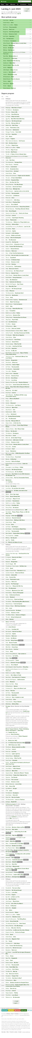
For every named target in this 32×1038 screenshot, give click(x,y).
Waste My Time (12, 286)
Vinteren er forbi (13, 34)
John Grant (8, 509)
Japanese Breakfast (10, 610)
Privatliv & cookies (13, 1032)
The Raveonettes (10, 293)
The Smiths (8, 228)
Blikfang (5, 50)
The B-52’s (8, 995)
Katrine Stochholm (10, 853)
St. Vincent (8, 449)
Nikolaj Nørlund (9, 490)
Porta (16, 684)
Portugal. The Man (10, 132)
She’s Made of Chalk (16, 675)
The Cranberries (9, 535)
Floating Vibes (16, 202)
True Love (5, 53)
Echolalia (15, 760)
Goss (7, 577)
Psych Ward (15, 319)
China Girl (15, 795)
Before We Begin (16, 461)
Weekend (10, 67)
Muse (7, 595)
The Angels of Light (20, 837)
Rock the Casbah (16, 328)
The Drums (8, 747)
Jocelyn (14, 446)
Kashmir (8, 248)
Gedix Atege (8, 866)
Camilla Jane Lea (12, 732)
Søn (7, 899)
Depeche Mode (9, 244)
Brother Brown (9, 463)
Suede (7, 960)
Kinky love (14, 362)
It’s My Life (14, 350)
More (12, 76)
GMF (26, 509)
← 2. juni (27, 9)
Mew (7, 211)
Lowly (7, 160)
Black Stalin (8, 835)
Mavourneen (9, 129)
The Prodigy (8, 308)
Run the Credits (16, 797)
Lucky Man (14, 892)
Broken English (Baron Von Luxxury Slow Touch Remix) (17, 985)
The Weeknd (20, 226)
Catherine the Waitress (15, 282)
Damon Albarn (19, 330)
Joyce (7, 310)
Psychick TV (8, 837)
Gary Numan (9, 409)
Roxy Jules (8, 446)
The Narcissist (10, 38)
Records (12, 690)
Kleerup (7, 606)
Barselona (5, 29)
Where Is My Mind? (14, 398)
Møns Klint (12, 63)
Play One (14, 835)
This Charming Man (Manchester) (20, 601)
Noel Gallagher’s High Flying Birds (14, 667)
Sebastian (8, 857)
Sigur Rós (8, 958)
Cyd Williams (9, 788)
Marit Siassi (8, 862)
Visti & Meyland (9, 395)
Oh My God (11, 47)
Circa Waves (9, 768)
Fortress (16, 872)
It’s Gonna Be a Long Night (16, 843)
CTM (7, 790)
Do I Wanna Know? (19, 271)
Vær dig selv (11, 50)
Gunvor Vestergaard (11, 730)
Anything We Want (17, 346)
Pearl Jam (8, 197)
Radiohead (8, 341)
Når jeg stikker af (13, 56)
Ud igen (15, 788)
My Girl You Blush (17, 631)
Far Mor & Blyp (9, 850)
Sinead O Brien (9, 171)
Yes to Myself (12, 72)
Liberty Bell (14, 575)
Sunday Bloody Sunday (14, 416)
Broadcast (8, 461)
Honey (11, 956)
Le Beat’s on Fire (15, 897)
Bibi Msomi (8, 876)
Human (13, 324)
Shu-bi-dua (8, 829)
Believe (18, 848)
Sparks (11, 83)
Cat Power (8, 526)
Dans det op (13, 988)
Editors (7, 982)
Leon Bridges (15, 467)
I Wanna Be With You (17, 586)
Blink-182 (8, 437)
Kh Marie (5, 34)
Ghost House (14, 640)
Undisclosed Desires (14, 595)
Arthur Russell (6, 43)
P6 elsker (8, 706)
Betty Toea (8, 864)
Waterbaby (8, 224)
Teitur (7, 282)
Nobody (12, 619)
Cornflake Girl (15, 505)
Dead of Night (15, 364)
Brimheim (8, 180)
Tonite (17, 660)
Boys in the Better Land (20, 688)
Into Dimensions (13, 321)
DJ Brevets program (11, 804)
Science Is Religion (21, 615)
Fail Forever (22, 141)
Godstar (8, 839)
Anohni (7, 921)
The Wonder (14, 777)
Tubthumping (17, 266)
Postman (14, 371)
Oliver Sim (8, 797)
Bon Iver (8, 486)
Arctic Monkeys (9, 271)
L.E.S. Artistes (15, 233)
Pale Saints (8, 362)
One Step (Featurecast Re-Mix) (22, 333)
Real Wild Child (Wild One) (17, 118)
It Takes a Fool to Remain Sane (18, 154)
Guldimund (5, 63)
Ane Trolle (8, 264)
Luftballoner (16, 195)
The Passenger (15, 584)
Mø (6, 453)
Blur (4, 38)
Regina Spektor (9, 993)
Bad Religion (15, 526)
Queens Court (14, 273)
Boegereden (12, 45)
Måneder (12, 4)
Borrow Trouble (13, 642)
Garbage (8, 801)
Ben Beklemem (13, 279)
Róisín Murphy (6, 88)
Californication (21, 679)
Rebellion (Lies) (16, 916)
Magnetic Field (15, 939)
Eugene (14, 894)
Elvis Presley (9, 353)
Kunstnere (23, 4)
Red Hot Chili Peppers (11, 284)
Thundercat (8, 566)
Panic (13, 228)
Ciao (10, 658)
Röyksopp (8, 107)
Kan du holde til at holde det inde (20, 255)
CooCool (13, 88)
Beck (12, 25)
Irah (7, 321)
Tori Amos (8, 505)
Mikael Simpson (9, 191)
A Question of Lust (19, 244)
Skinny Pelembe (9, 184)
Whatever (12, 290)
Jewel (10, 790)
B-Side (21, 467)
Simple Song (15, 145)
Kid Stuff (16, 171)
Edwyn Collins (9, 423)
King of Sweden (18, 701)
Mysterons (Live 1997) (17, 590)
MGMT (7, 306)
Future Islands (9, 701)
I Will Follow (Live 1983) (14, 745)
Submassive (16, 129)
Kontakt (20, 1032)
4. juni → (27, 11)
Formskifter (12, 310)
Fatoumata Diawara (10, 330)
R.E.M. (4, 86)
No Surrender (16, 997)
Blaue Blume (9, 435)
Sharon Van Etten (10, 684)
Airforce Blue (15, 224)
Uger (7, 4)
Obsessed (13, 403)
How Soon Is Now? (17, 978)
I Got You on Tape (10, 356)
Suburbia (15, 373)
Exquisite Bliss (15, 180)
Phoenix (7, 166)
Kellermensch (9, 412)
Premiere (8, 492)
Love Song (14, 380)
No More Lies (23, 566)
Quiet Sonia (6, 83)
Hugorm (7, 138)
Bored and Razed (18, 599)
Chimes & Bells (9, 477)
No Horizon (16, 507)
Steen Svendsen (15, 734)
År (17, 4)
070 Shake (22, 52)
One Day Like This (14, 182)
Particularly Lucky (12, 74)
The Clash (8, 328)
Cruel (13, 449)
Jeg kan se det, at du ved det (21, 191)
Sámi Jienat (8, 859)
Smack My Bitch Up (17, 308)
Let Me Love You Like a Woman (21, 930)
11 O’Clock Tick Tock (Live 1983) (16, 742)
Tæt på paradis (13, 27)
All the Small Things (16, 437)
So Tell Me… (16, 656)
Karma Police (15, 341)
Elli (15, 564)
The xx (7, 257)
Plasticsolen (13, 220)
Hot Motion (14, 638)
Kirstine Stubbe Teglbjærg (12, 299)
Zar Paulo (5, 27)
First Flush (5, 20)
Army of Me (12, 786)
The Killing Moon (21, 919)
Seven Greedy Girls (15, 496)
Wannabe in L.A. (21, 570)
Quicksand (13, 414)
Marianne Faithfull (10, 984)
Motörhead (8, 845)
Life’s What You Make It (17, 903)
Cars (14, 409)
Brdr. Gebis (15, 829)
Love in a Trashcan (20, 799)
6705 (14, 412)
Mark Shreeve (9, 874)
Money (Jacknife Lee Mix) (18, 747)
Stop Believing (15, 114)
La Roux (8, 414)
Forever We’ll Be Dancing (13, 60)
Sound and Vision (17, 186)
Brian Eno (12, 841)
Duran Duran (9, 384)
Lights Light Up (16, 753)
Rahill (4, 25)
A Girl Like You (17, 423)
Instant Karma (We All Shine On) (21, 384)
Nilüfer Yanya (9, 189)
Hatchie (7, 403)
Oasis (7, 290)
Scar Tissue (20, 284)
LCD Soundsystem (10, 660)
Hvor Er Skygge (9, 564)
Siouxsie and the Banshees (12, 206)
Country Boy (12, 577)
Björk (7, 143)
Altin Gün (8, 378)
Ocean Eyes (15, 647)
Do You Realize (19, 471)
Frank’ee (19, 463)
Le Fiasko (8, 116)
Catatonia (8, 235)
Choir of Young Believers (11, 653)
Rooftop (14, 264)
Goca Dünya (14, 378)
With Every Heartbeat (20, 606)
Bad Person (14, 152)
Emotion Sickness (23, 382)
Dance (10, 136)
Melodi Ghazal (6, 79)
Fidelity (16, 993)
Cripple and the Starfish (24, 175)
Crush (14, 435)
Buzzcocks (8, 474)
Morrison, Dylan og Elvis (18, 827)
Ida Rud (10, 482)
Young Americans (17, 277)
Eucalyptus (13, 41)
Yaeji (7, 268)
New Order (8, 677)
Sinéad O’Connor (20, 509)
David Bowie (8, 186)
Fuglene (13, 138)
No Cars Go (15, 242)
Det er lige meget (14, 494)
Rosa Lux (8, 273)
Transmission (15, 501)
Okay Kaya (8, 319)
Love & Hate (18, 784)
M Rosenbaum (6, 76)
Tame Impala (16, 353)
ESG (7, 136)
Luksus (5, 74)
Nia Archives (9, 656)
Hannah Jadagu (7, 65)
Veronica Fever (15, 375)
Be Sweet (18, 610)
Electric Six (8, 295)
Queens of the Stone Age (12, 213)
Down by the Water (17, 557)
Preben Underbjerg (24, 729)
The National (6, 41)
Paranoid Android (16, 518)
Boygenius (5, 31)
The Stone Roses (10, 457)
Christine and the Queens (9, 52)
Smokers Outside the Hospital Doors (19, 982)
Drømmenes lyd (23, 299)
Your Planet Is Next (10, 848)
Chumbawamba (9, 266)
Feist (7, 642)
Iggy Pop (8, 118)
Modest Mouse (9, 756)
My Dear (16, 962)
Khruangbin (8, 467)
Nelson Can (8, 586)
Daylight (14, 908)
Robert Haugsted (23, 736)
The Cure (8, 112)
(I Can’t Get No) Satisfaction (16, 253)
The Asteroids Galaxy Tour (12, 923)
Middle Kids (8, 125)
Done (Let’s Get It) (13, 268)
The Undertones (9, 162)
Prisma (5, 81)
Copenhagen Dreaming (18, 217)
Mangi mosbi (16, 866)
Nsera (25, 330)
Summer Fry (9, 947)
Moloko (7, 386)
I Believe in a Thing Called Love (21, 222)
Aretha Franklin (9, 333)
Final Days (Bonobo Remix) (22, 209)
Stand (9, 86)
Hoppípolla (14, 958)
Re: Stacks (13, 486)
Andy (9, 81)
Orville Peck (8, 364)
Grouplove (8, 976)
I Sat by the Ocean (23, 213)
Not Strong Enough (14, 31)
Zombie (16, 535)
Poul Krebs (8, 827)
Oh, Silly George (18, 184)
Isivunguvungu (16, 876)
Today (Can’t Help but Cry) (20, 775)
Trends (3, 1)
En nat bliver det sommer (18, 488)
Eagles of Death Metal (11, 570)
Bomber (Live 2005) (17, 845)
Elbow (7, 182)
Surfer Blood (9, 202)
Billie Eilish (8, 647)
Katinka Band (9, 195)
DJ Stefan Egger (9, 868)
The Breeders (9, 369)
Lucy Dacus (8, 969)
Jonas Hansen (12, 627)
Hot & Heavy (15, 969)
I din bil (11, 20)
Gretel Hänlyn (6, 22)
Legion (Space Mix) (18, 874)
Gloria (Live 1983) (12, 740)
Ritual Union (16, 901)
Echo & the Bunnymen (11, 919)
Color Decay (17, 339)
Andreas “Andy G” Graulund (12, 1013)
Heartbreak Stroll (19, 293)
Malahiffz (14, 862)
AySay (7, 279)
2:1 (11, 401)
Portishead (8, 590)
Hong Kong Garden (24, 206)
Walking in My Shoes (19, 520)
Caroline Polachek (10, 572)
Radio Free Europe (14, 302)
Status (7, 621)
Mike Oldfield (9, 533)
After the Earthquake (15, 237)
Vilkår (7, 1032)
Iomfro (4, 67)
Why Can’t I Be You (16, 928)
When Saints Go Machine (12, 141)
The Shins (8, 145)
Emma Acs (8, 939)
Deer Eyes (12, 160)
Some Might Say (14, 967)
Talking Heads (9, 317)
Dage (2, 4)
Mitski (7, 619)
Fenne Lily (8, 753)
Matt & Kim (8, 908)
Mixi (11, 818)
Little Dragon (6, 70)
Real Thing (15, 125)
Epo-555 (8, 897)
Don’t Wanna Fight (19, 429)
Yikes (7, 658)
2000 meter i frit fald (18, 440)
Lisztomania (14, 166)
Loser (10, 608)
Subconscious (15, 645)
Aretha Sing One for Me (20, 831)
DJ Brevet (14, 816)
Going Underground (16, 617)
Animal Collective (10, 912)
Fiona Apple (8, 346)
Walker (16, 912)
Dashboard (16, 756)
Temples (8, 638)
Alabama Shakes (10, 429)
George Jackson (9, 831)
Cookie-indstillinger (26, 1032)
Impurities (11, 36)
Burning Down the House (20, 317)
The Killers (8, 324)
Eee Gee (8, 152)
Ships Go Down (15, 116)
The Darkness (9, 222)
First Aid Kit (8, 888)
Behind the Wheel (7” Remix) (21, 773)
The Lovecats (14, 779)
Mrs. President (12, 899)
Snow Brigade (12, 211)
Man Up (15, 971)
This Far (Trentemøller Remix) (21, 477)
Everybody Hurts (14, 169)
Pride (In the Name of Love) (15, 542)
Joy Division (8, 501)
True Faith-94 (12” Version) (19, 677)
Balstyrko (5, 45)
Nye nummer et (22, 653)
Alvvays (7, 237)
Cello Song (14, 58)
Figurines (8, 777)
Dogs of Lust (14, 149)
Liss (7, 286)
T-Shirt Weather (17, 768)
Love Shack (15, 995)
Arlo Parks (5, 36)
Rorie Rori (14, 864)
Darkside (8, 575)
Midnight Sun (16, 189)
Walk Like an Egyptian (18, 335)
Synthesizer (15, 295)
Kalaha (7, 988)
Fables (16, 25)
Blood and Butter (19, 572)
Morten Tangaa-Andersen (12, 729)
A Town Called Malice (16, 177)
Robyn (12, 606)
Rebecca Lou (9, 997)
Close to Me (14, 112)
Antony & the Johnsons (11, 175)
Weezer (7, 690)
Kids (11, 306)
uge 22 (19, 13)
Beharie (5, 47)
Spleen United (9, 373)
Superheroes (9, 315)
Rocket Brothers (15, 248)
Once (13, 197)
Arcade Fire (8, 242)
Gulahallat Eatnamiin (17, 859)
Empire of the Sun (10, 932)
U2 (6, 416)
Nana (13, 857)
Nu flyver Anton (13, 143)
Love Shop (8, 217)
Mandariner (13, 451)
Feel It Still (18, 132)
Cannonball (16, 369)
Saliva (10, 910)
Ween (7, 843)
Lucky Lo (5, 72)
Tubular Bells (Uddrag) (18, 533)
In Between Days (15, 259)
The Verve (8, 892)
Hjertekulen (8, 480)
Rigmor (7, 220)
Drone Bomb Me (14, 921)
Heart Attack (22, 923)
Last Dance (18, 405)
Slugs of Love (14, 70)
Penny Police (9, 507)
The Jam (8, 177)
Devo (7, 253)
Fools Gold (18, 457)
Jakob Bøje (20, 730)
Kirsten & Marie (9, 962)
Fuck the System (15, 79)
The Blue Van (9, 971)
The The (8, 149)
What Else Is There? (17, 107)
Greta (4, 60)
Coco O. (8, 662)
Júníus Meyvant (9, 339)
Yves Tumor (8, 760)
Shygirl (14, 425)
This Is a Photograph (18, 592)
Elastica (7, 401)
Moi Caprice (8, 631)
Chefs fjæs (14, 515)
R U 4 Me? (14, 390)
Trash (11, 960)
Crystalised (13, 257)
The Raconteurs (9, 599)
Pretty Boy (25, 667)
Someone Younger (15, 662)
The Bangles (9, 335)
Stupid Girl (13, 801)
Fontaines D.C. (6, 58)
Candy (12, 540)
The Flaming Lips (10, 471)
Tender (10, 941)
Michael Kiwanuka (10, 209)
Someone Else (16, 315)
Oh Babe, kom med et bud (20, 490)
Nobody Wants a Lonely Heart (18, 43)
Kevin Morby (9, 592)
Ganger (7, 451)
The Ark (7, 154)
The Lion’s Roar (16, 888)
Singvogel (8, 515)
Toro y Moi (8, 371)
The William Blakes (10, 615)
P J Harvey (8, 557)
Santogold (8, 233)
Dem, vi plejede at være (18, 697)
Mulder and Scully (16, 235)
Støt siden (3, 1032)
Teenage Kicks (18, 162)
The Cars (8, 524)
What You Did (15, 65)
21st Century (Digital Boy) (19, 529)
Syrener (16, 686)
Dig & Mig (5, 56)
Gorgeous (8, 645)
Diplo (13, 453)
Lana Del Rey (9, 226)
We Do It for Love (17, 947)
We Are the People (20, 932)
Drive (12, 22)
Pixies (7, 398)
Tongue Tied (15, 976)
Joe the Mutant (9, 872)
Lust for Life (27, 226)
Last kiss (14, 751)
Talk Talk (8, 350)
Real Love (11, 29)
